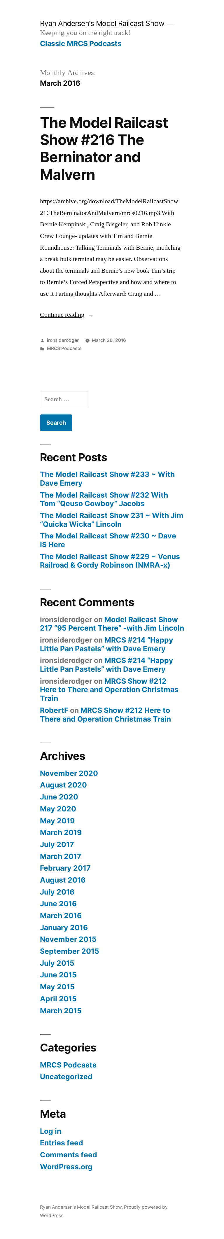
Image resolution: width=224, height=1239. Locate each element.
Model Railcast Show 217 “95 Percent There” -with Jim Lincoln (112, 624)
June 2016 (58, 903)
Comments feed (68, 1154)
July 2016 (57, 892)
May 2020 (58, 808)
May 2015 (57, 986)
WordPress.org (66, 1166)
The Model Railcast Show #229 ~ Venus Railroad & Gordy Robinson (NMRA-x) (110, 561)
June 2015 (58, 974)
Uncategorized (66, 1076)
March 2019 (61, 832)
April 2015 (58, 998)
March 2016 (61, 915)
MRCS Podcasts (64, 348)
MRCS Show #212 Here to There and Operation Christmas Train (109, 690)
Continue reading (67, 315)
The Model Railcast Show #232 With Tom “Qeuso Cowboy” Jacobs (104, 499)
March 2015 (61, 1010)
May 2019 (57, 820)
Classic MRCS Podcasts (81, 43)
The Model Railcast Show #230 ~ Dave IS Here (108, 540)
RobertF (54, 710)
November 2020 (69, 773)
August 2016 (62, 880)
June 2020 (59, 796)
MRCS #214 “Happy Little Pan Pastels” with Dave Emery (106, 644)
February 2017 (65, 868)
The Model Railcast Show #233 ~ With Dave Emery (107, 478)
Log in (50, 1131)
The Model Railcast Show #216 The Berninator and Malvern (104, 148)
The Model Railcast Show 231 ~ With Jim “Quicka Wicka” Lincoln (111, 519)
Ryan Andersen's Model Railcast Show (102, 23)
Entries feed (61, 1142)
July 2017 (57, 844)
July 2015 (57, 963)
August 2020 (63, 784)
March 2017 (60, 856)
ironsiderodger (63, 340)
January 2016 (64, 927)
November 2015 (68, 939)
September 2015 (69, 951)
